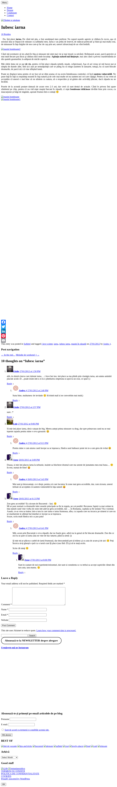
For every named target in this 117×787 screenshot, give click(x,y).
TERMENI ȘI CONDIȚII (13, 771)
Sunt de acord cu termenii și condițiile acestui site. (27, 730)
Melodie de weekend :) (27, 355)
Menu (4, 3)
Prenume (5, 719)
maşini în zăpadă (78, 344)
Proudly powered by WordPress (15, 779)
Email (4, 615)
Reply (9, 383)
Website (4, 620)
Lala (15, 424)
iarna (56, 344)
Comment (6, 604)
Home (9, 7)
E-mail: (4, 724)
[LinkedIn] (58, 331)
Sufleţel (27, 344)
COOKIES (6, 776)
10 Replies (6, 34)
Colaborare (12, 13)
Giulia (16, 371)
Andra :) (107, 344)
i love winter (47, 344)
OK (3, 784)
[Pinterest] (58, 336)
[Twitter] (58, 326)
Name (4, 609)
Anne (15, 460)
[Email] (58, 340)
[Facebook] (58, 322)
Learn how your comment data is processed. (56, 630)
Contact (10, 15)
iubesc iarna (64, 344)
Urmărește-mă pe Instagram (15, 647)
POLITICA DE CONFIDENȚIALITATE (20, 773)
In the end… (8, 355)
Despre (10, 10)
